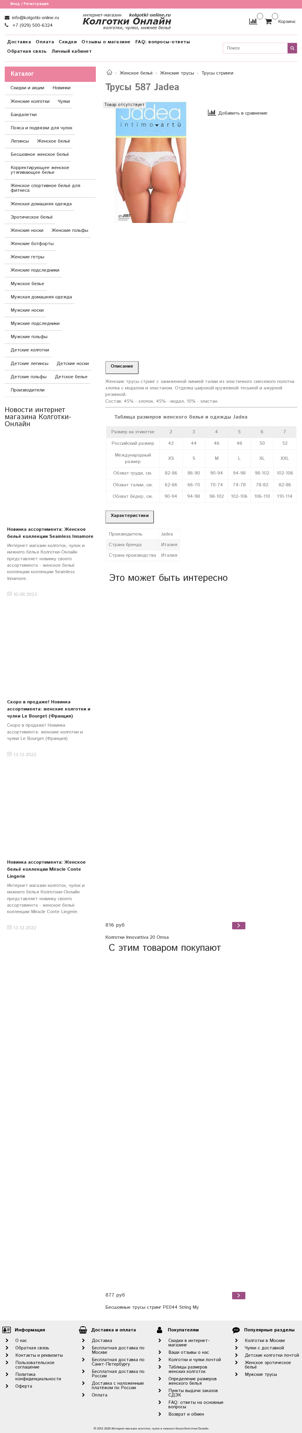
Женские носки (27, 230)
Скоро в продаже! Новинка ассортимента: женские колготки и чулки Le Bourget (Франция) (48, 709)
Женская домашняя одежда (41, 204)
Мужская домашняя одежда (41, 297)
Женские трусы (177, 73)
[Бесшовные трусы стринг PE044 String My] (176, 1122)
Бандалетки (24, 114)
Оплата (45, 42)
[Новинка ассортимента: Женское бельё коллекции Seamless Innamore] (50, 478)
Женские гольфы (70, 230)
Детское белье (71, 376)
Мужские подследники (35, 323)
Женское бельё (136, 73)
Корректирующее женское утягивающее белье (40, 170)
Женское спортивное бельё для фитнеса (45, 188)
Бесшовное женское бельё (40, 154)
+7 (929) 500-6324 (32, 25)
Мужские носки (27, 310)
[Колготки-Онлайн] (127, 20)
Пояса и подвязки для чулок (41, 128)
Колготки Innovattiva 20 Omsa (137, 937)
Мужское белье (27, 283)
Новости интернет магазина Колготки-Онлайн (38, 417)
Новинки (61, 88)
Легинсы (20, 141)
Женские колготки (30, 101)
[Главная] (109, 73)
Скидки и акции (27, 88)
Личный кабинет (71, 51)
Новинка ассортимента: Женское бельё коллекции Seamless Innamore (50, 533)
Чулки (64, 101)
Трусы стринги (217, 73)
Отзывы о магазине (106, 42)
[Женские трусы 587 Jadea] (150, 162)
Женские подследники (35, 270)
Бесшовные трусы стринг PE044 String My (152, 1307)
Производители (28, 390)
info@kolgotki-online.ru (35, 17)
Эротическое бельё (32, 217)
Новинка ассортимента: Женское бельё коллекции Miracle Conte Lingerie (46, 869)
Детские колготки (30, 350)
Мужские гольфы (29, 336)
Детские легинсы (29, 363)
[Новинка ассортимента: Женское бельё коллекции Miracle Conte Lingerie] (50, 810)
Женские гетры (27, 257)
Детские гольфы (29, 376)
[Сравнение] (253, 21)
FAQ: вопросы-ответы (162, 42)
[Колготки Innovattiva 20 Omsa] (176, 752)
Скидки (68, 42)
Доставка (19, 42)
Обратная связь (27, 51)
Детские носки (73, 363)
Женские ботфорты (32, 243)
